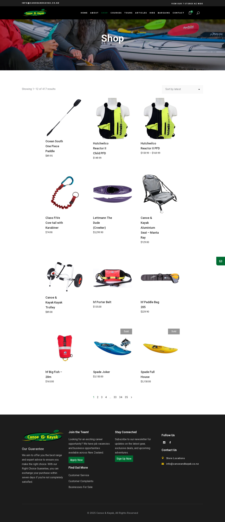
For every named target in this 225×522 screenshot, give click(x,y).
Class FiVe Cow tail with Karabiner (54, 222)
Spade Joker (101, 372)
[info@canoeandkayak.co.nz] (220, 261)
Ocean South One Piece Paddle (54, 146)
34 (120, 397)
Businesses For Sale (81, 487)
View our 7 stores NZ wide (187, 4)
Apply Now (76, 460)
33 (115, 397)
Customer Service (79, 475)
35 (126, 397)
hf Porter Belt (102, 302)
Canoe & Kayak (105, 512)
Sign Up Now (124, 458)
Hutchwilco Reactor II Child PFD (101, 148)
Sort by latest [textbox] (173, 89)
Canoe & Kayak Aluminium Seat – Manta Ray (150, 227)
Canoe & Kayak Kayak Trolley (53, 302)
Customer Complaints (81, 481)
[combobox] (182, 89)
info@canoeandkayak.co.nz (40, 3)
